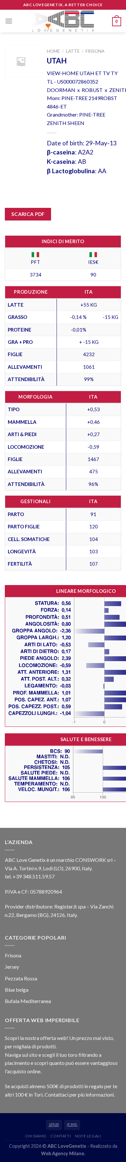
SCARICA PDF (28, 214)
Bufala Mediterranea (28, 1001)
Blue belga (16, 990)
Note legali (88, 1136)
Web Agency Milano (62, 1153)
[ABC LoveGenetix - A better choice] (63, 21)
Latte (72, 51)
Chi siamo (36, 1136)
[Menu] (9, 21)
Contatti (60, 1136)
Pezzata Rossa (21, 978)
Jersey (12, 967)
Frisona (95, 51)
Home (53, 51)
